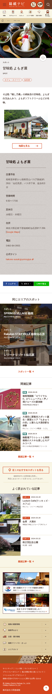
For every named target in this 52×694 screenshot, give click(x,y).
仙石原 (27, 80)
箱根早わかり (13, 630)
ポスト (27, 284)
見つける (48, 4)
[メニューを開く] (4, 4)
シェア (11, 284)
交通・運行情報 (14, 637)
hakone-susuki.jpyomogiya (18, 259)
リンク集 (18, 668)
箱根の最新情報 (14, 624)
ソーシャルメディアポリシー (13, 675)
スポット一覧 (24, 371)
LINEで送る (41, 284)
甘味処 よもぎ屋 (17, 20)
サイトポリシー (30, 668)
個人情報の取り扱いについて (33, 672)
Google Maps (13, 232)
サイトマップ (8, 668)
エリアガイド (13, 649)
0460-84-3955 (13, 245)
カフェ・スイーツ (12, 80)
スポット (8, 20)
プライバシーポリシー (11, 672)
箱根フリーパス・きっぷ (17, 643)
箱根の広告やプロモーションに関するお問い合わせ (22, 679)
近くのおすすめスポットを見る (27, 470)
